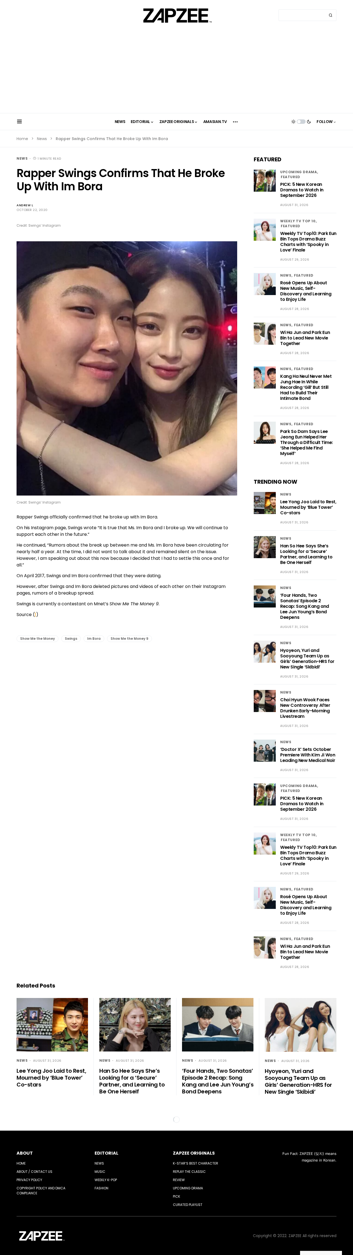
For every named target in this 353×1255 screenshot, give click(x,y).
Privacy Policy (29, 1180)
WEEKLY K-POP (106, 1180)
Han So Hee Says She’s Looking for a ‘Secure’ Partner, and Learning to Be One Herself (306, 554)
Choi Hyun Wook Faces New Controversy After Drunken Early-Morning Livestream (305, 708)
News (42, 138)
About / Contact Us (34, 1171)
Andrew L (25, 205)
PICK (176, 1196)
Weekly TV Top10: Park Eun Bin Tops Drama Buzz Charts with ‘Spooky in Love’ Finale (308, 241)
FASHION (101, 1188)
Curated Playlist (187, 1204)
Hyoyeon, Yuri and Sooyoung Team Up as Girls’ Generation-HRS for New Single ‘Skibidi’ (307, 658)
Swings (71, 638)
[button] (19, 121)
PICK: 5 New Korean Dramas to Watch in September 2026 (301, 190)
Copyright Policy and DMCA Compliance (41, 1190)
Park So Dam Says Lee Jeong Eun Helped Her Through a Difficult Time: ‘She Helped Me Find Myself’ (306, 442)
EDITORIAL (106, 1153)
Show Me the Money (37, 638)
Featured (290, 177)
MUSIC (100, 1171)
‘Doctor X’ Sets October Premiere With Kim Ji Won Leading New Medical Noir (307, 755)
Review (179, 1180)
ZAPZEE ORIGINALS (194, 1153)
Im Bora (94, 638)
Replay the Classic (189, 1171)
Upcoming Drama (298, 172)
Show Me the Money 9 (129, 638)
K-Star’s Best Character (195, 1163)
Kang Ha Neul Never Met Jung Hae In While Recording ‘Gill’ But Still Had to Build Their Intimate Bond (305, 387)
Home (22, 138)
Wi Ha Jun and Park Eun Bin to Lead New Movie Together (305, 338)
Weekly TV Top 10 (298, 221)
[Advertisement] (176, 71)
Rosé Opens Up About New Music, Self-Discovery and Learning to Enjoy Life (305, 291)
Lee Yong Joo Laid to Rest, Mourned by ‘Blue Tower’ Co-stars (308, 507)
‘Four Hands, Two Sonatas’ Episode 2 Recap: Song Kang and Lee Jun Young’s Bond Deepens (304, 606)
